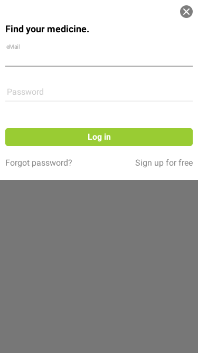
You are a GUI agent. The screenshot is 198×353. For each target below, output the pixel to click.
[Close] (186, 11)
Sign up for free (164, 163)
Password (25, 92)
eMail (13, 46)
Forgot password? (38, 163)
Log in (99, 137)
